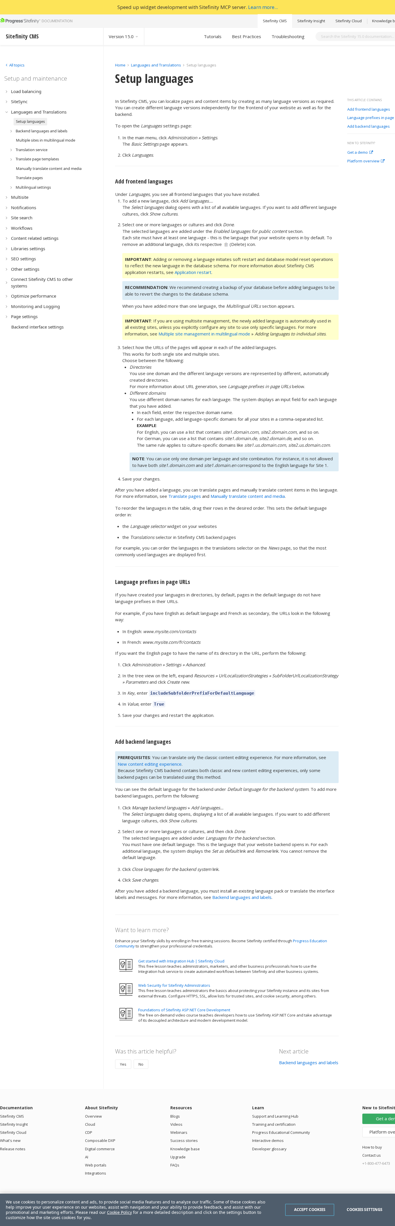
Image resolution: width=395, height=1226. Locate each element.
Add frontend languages (368, 109)
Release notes (12, 1148)
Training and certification (274, 1124)
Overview (93, 1116)
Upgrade (178, 1157)
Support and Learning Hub (275, 1116)
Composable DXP (100, 1140)
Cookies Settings (364, 1209)
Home (120, 65)
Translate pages (184, 496)
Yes (123, 1064)
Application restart (193, 272)
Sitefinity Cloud (348, 20)
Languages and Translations (156, 65)
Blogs (175, 1116)
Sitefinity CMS (275, 20)
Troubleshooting (288, 36)
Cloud (90, 1124)
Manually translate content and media (248, 496)
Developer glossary (269, 1148)
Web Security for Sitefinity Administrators (174, 985)
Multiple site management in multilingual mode (204, 334)
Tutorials (213, 36)
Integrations (95, 1173)
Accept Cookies (310, 1209)
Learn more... (263, 7)
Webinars (178, 1132)
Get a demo (357, 152)
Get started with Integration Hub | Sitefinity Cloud (181, 961)
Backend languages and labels (242, 897)
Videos (176, 1124)
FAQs (174, 1165)
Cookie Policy (119, 1212)
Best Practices (246, 36)
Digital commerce (100, 1148)
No (141, 1064)
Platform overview (363, 161)
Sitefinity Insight (311, 20)
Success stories (184, 1140)
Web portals (95, 1165)
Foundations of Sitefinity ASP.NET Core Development (184, 1009)
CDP (88, 1132)
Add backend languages (368, 126)
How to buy (372, 1147)
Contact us (371, 1155)
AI (86, 1157)
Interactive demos (268, 1140)
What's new (10, 1140)
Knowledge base (185, 1148)
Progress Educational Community (281, 1132)
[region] (197, 1210)
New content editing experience (150, 764)
